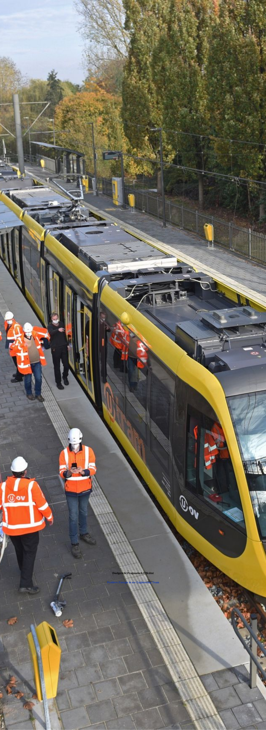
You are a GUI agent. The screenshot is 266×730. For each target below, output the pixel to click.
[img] (133, 365)
